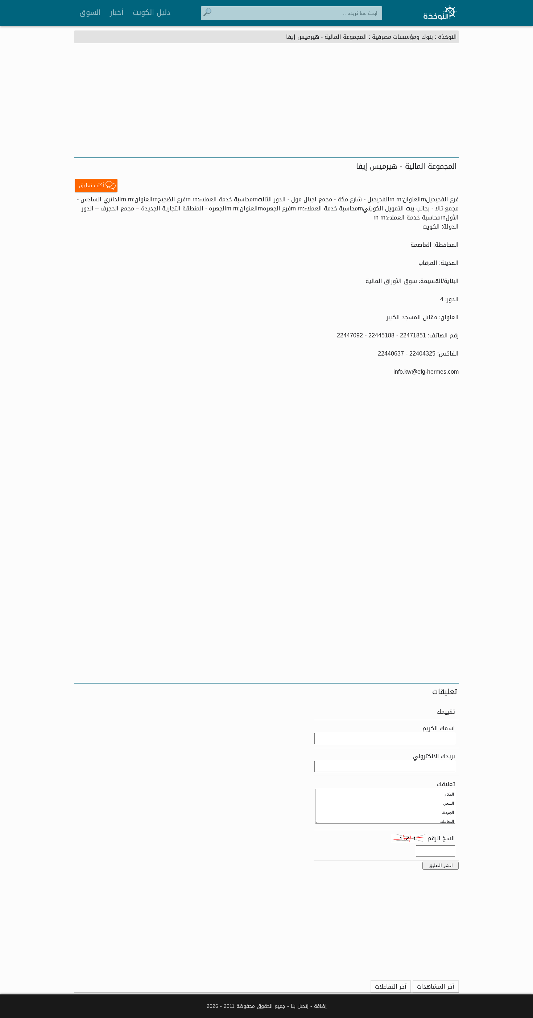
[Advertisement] (266, 103)
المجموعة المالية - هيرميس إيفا (326, 36)
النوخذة (447, 36)
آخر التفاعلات (390, 986)
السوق (90, 12)
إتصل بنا (300, 1006)
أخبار (117, 12)
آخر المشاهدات (435, 986)
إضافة (320, 1006)
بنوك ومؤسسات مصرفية (402, 36)
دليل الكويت (151, 12)
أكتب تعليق (91, 185)
